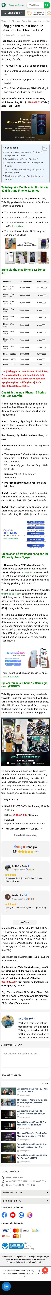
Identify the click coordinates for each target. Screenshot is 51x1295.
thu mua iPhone (29, 572)
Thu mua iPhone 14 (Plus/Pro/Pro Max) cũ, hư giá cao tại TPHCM (32, 1134)
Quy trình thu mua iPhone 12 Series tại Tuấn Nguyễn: (24, 164)
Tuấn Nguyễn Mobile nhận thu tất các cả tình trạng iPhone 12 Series (24, 154)
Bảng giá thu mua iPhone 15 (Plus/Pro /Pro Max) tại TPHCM (31, 1112)
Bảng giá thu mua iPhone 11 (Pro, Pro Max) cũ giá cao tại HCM (32, 1145)
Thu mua (16, 21)
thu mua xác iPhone (11, 593)
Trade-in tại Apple (10, 676)
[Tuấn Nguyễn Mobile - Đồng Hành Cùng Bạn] (12, 5)
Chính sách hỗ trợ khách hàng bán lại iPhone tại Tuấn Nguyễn (24, 171)
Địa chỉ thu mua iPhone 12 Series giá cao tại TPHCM (24, 178)
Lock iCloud (18, 226)
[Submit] (47, 5)
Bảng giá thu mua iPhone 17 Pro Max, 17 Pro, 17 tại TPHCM (31, 1123)
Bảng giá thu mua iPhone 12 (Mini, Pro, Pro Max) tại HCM (32, 1156)
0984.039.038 (17, 1177)
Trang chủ (5, 21)
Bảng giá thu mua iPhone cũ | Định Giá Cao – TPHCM (32, 1090)
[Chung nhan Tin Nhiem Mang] (29, 1246)
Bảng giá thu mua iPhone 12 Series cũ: (22, 159)
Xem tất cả (44, 1084)
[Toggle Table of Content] (43, 148)
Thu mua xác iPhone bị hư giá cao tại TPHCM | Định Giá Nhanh (32, 1101)
